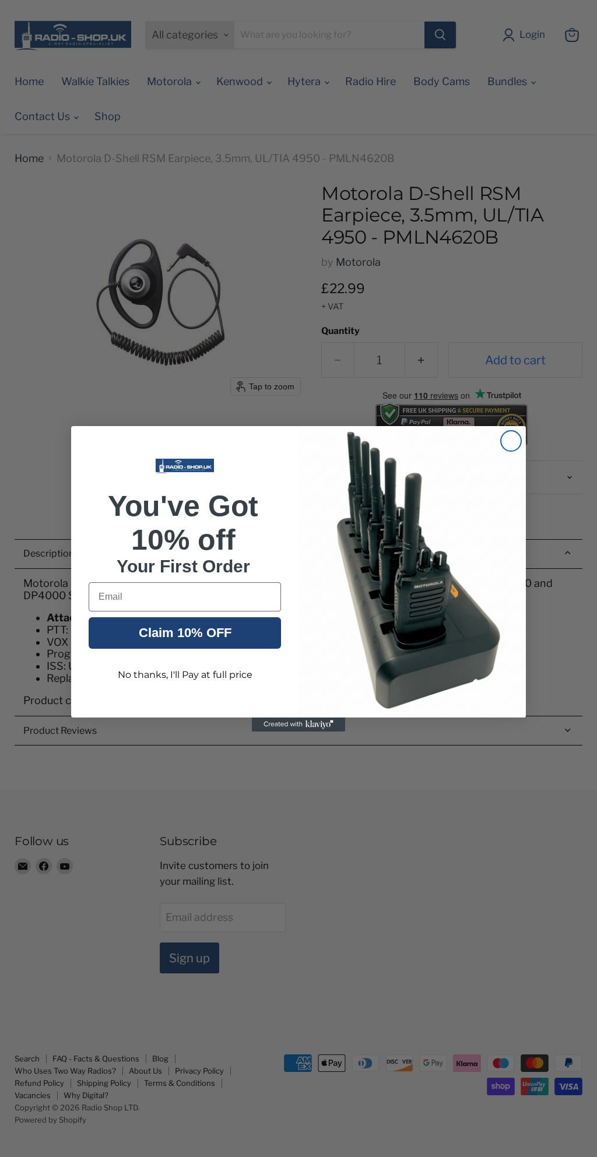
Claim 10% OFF (185, 632)
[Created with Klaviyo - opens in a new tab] (298, 725)
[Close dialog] (511, 441)
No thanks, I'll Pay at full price (185, 674)
